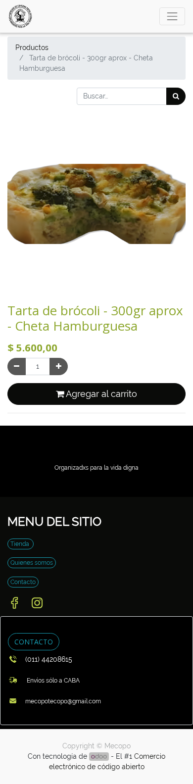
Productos (31, 47)
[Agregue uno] (58, 366)
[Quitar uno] (16, 366)
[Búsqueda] (176, 96)
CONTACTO (33, 641)
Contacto (23, 582)
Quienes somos (31, 562)
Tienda (20, 543)
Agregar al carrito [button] (100, 394)
